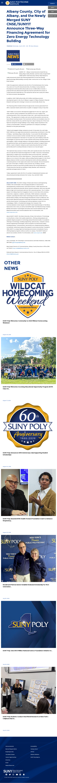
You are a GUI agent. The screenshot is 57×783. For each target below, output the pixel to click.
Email (7, 762)
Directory (8, 760)
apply (52, 7)
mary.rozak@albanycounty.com (21, 248)
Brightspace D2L (10, 751)
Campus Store (34, 749)
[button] (16, 64)
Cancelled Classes (10, 754)
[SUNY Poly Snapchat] (23, 774)
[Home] (17, 3)
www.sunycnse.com (12, 212)
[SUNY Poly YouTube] (16, 774)
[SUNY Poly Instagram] (12, 774)
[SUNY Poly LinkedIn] (19, 774)
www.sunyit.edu (38, 232)
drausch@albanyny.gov (13, 254)
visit (52, 11)
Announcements (10, 746)
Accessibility (34, 746)
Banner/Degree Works (11, 749)
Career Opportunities (11, 757)
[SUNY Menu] (2, 3)
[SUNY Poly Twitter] (9, 774)
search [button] (52, 3)
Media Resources (10, 765)
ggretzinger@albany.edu (18, 242)
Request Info (53, 16)
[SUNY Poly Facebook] (6, 774)
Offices (32, 751)
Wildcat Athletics (35, 754)
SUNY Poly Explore (35, 757)
